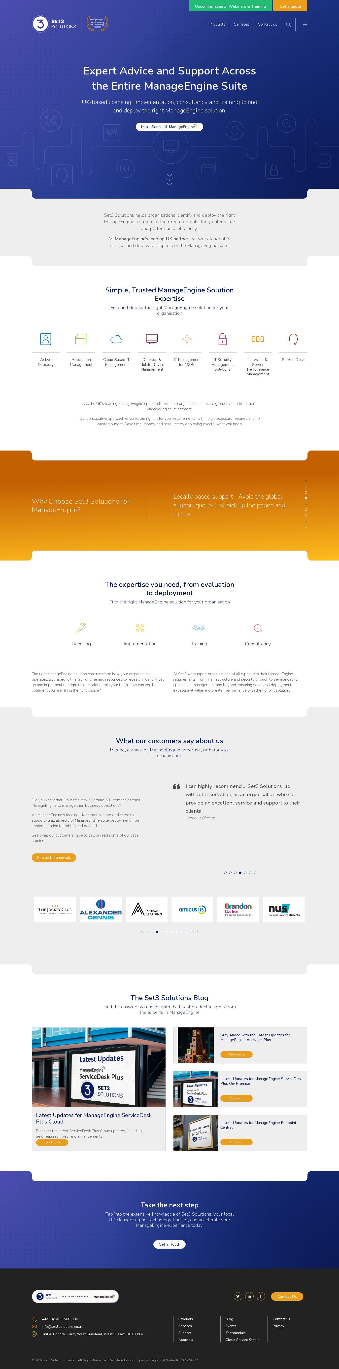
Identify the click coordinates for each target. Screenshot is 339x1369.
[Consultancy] (258, 631)
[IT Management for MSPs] (187, 342)
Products (217, 24)
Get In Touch (169, 1244)
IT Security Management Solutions (222, 364)
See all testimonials (54, 857)
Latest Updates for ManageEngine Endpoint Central (258, 1125)
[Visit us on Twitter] (238, 1296)
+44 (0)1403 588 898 (60, 1319)
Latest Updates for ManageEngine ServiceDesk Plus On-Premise (261, 1081)
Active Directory (46, 362)
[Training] (199, 631)
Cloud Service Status (242, 1339)
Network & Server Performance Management (257, 367)
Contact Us (287, 1296)
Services (241, 24)
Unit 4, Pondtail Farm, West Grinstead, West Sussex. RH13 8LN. (93, 1334)
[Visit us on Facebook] (261, 1296)
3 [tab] (306, 492)
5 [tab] (306, 504)
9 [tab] (306, 527)
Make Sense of (154, 127)
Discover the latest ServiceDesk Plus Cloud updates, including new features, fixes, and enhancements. (89, 1133)
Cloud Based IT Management (116, 362)
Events (231, 1325)
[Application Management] (81, 342)
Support (184, 1332)
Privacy (278, 1325)
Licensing (81, 644)
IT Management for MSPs (187, 362)
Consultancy (258, 644)
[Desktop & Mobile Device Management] (152, 342)
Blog (229, 1318)
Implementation (140, 644)
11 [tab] (192, 932)
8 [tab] (306, 521)
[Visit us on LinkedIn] (249, 1296)
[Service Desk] (293, 342)
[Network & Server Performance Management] (258, 342)
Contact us (267, 24)
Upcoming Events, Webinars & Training (230, 6)
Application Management (81, 362)
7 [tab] (306, 515)
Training (199, 644)
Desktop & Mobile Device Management (151, 364)
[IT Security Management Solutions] (223, 342)
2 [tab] (306, 487)
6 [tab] (306, 509)
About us (185, 1339)
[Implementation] (140, 631)
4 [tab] (306, 498)
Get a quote (290, 6)
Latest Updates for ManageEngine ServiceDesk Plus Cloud (94, 1118)
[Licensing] (81, 631)
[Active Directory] (46, 342)
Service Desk (293, 359)
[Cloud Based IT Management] (116, 342)
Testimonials (236, 1332)
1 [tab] (306, 481)
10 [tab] (187, 932)
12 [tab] (197, 932)
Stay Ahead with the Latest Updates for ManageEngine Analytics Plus (255, 1037)
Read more (52, 1142)
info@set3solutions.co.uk (62, 1326)
